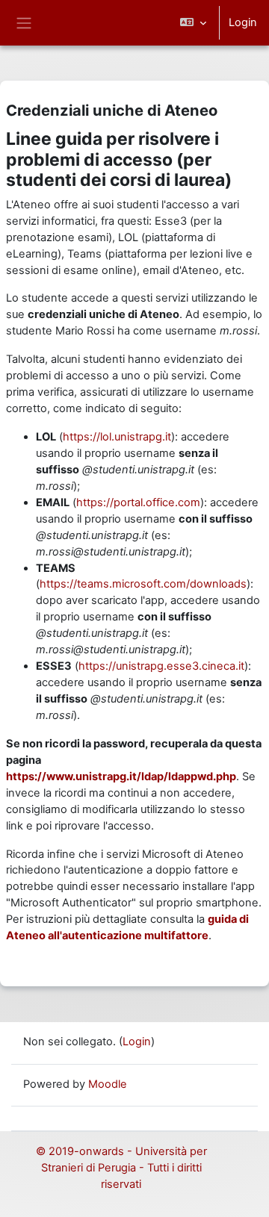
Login (243, 22)
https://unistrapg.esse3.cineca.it (161, 666)
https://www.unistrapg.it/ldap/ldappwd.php (121, 776)
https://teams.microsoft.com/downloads (143, 584)
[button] (193, 23)
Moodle (107, 1084)
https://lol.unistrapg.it (117, 436)
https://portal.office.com (138, 502)
